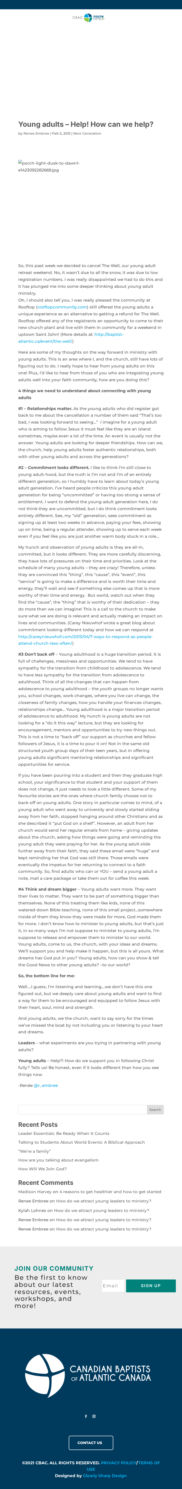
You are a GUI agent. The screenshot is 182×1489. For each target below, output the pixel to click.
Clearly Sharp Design (105, 1475)
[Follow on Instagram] (94, 1416)
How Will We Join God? (42, 1169)
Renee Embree (36, 133)
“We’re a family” (34, 1151)
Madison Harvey (35, 1191)
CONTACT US (89, 1442)
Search (155, 1110)
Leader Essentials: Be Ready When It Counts (63, 1133)
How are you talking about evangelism (58, 1160)
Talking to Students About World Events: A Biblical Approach (81, 1142)
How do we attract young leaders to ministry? (103, 1201)
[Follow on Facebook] (86, 1416)
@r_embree (46, 1085)
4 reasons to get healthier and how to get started (110, 1191)
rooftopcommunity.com (62, 307)
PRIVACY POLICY (118, 1462)
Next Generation (87, 133)
